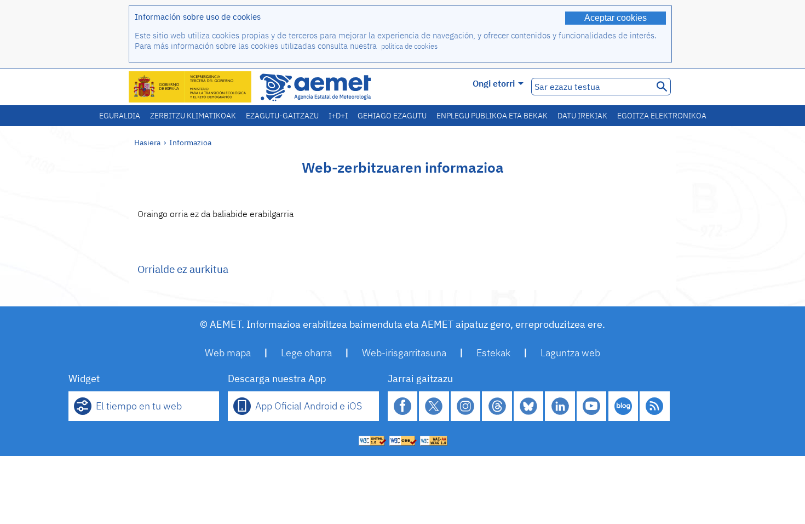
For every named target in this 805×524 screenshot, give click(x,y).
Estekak (493, 352)
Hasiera (147, 142)
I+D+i (338, 116)
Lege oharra (306, 352)
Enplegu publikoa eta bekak (492, 116)
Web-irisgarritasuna (404, 352)
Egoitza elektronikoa (661, 116)
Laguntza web (570, 352)
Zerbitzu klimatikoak (193, 116)
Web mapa (228, 352)
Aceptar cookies (615, 17)
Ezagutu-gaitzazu (282, 116)
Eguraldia (119, 116)
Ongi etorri (494, 83)
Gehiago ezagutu (392, 116)
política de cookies (409, 46)
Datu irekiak (582, 116)
